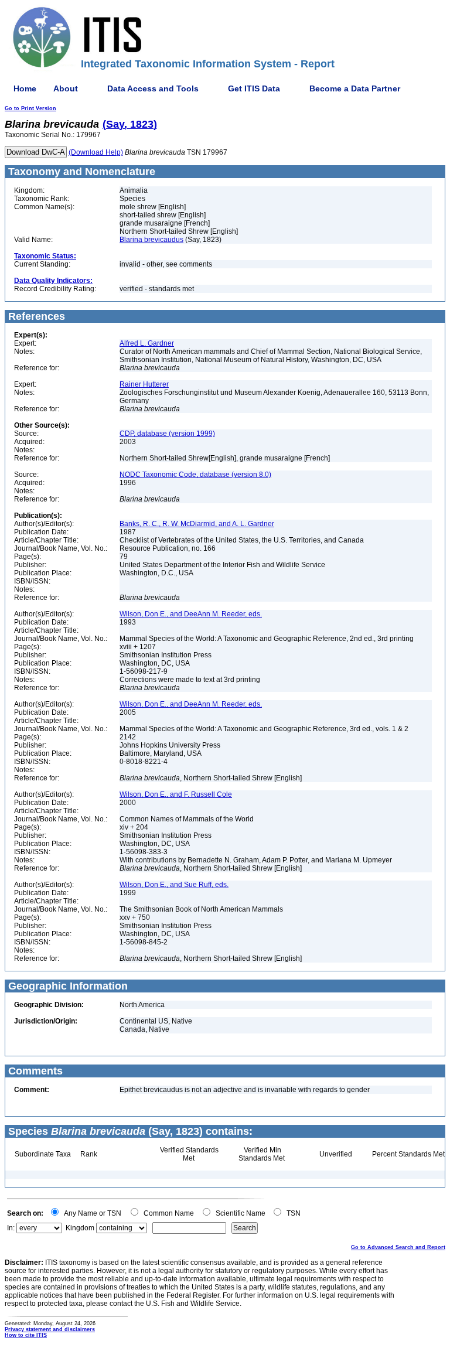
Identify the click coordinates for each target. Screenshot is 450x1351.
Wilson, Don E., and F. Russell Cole (176, 794)
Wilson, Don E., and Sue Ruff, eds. (174, 885)
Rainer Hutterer (144, 384)
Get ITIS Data (254, 88)
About (65, 88)
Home (24, 88)
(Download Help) (96, 152)
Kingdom (80, 1228)
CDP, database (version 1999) (167, 433)
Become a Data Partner (354, 88)
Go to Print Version (30, 108)
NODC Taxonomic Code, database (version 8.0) (195, 474)
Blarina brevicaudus (151, 240)
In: (11, 1228)
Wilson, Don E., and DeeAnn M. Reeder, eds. (191, 614)
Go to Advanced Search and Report (398, 1247)
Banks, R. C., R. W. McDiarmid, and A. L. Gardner (197, 524)
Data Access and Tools (153, 88)
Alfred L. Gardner (147, 343)
